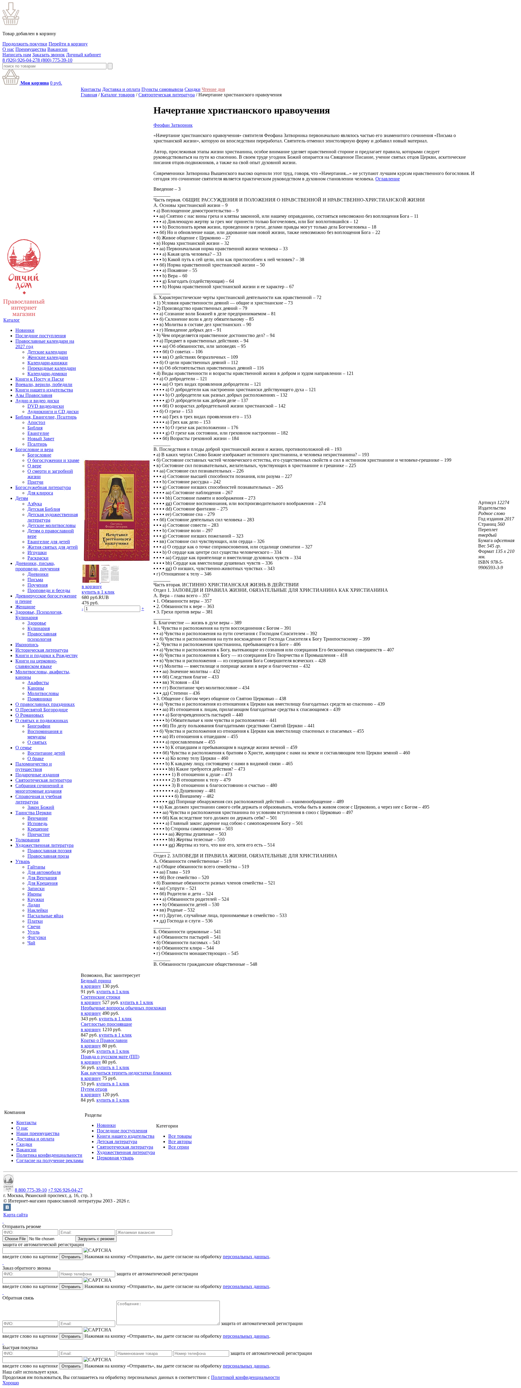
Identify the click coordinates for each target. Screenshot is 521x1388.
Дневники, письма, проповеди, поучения (37, 566)
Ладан (33, 904)
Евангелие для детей (48, 541)
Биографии (38, 725)
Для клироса (40, 492)
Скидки (193, 89)
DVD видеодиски (45, 406)
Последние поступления (40, 335)
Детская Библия (43, 509)
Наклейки (37, 910)
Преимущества (30, 49)
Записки (36, 888)
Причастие (38, 834)
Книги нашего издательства (44, 389)
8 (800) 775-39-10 (54, 60)
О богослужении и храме (53, 460)
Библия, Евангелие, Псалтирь (46, 417)
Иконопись (26, 644)
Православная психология (41, 636)
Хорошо (10, 1382)
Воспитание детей (46, 753)
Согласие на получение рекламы (50, 1160)
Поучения (37, 585)
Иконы (34, 894)
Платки (35, 921)
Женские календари (47, 357)
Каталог (11, 320)
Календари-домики (47, 373)
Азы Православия (33, 395)
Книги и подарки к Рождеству (46, 655)
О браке (35, 758)
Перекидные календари (51, 368)
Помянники (39, 698)
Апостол (36, 422)
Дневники (38, 574)
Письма (35, 579)
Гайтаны (36, 866)
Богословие (39, 454)
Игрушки (37, 552)
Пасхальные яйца (45, 915)
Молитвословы (43, 693)
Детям (21, 498)
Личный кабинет (83, 54)
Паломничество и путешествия (33, 766)
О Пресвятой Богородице (41, 709)
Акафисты (38, 682)
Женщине (25, 606)
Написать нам (16, 54)
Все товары (180, 1136)
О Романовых (29, 715)
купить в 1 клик (98, 591)
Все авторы (180, 1141)
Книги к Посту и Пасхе (39, 379)
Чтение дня (213, 89)
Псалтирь (37, 444)
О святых (37, 742)
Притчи (35, 482)
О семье (23, 747)
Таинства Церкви (33, 812)
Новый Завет (40, 438)
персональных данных (246, 1256)
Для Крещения (42, 883)
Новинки (24, 330)
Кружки (35, 899)
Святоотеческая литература (43, 780)
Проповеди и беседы (48, 590)
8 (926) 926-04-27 (19, 60)
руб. (56, 83)
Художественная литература (44, 845)
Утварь (22, 861)
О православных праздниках (45, 704)
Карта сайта (15, 1214)
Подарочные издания (37, 774)
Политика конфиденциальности (49, 1155)
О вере (34, 465)
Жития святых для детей (52, 547)
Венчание (37, 818)
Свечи (33, 926)
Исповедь (37, 823)
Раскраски (38, 557)
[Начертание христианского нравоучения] (117, 561)
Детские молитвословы (51, 525)
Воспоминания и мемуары (44, 734)
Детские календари (47, 351)
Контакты (91, 89)
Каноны (35, 688)
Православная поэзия (49, 850)
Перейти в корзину (68, 43)
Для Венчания (42, 877)
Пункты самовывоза (162, 89)
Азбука (34, 503)
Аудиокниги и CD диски (53, 411)
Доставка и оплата (121, 89)
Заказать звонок (48, 54)
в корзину (92, 586)
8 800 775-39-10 (31, 1190)
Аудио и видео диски (37, 400)
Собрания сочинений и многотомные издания (39, 788)
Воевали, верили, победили (43, 384)
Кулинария (38, 628)
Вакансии (57, 49)
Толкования (27, 839)
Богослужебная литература (43, 487)
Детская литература (117, 1141)
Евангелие (38, 433)
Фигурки (36, 937)
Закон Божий (40, 807)
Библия (35, 427)
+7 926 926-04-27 (65, 1190)
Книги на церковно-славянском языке (36, 663)
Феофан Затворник (173, 125)
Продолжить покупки (24, 43)
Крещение (38, 828)
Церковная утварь (115, 1157)
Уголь (33, 931)
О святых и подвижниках (41, 720)
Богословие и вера (34, 449)
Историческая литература (41, 650)
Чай (31, 942)
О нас (8, 49)
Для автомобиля (44, 872)
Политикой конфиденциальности (245, 1377)
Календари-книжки (47, 362)
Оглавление (387, 178)
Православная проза (48, 856)
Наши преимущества (37, 1133)
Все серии (178, 1146)
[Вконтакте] (7, 1209)
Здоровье (36, 622)
